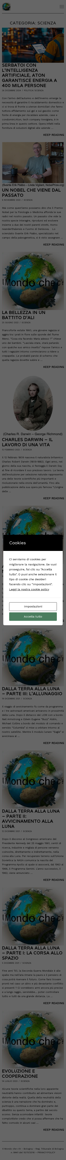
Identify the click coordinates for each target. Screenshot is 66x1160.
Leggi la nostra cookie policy (29, 589)
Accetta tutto (33, 616)
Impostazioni (33, 606)
